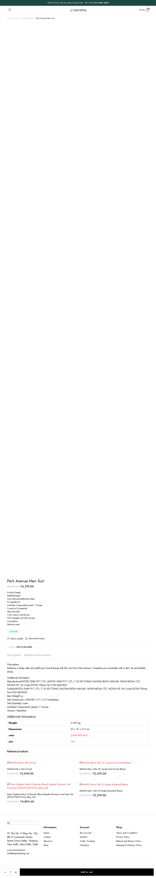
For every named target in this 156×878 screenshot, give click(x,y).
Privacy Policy (123, 837)
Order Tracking (87, 841)
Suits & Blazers (27, 18)
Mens (17, 18)
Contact (47, 837)
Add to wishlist (16, 638)
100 (73, 741)
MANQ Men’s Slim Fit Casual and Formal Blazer (103, 769)
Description (14, 655)
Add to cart (87, 872)
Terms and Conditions (126, 833)
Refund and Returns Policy (128, 841)
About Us (48, 841)
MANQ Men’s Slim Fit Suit (19, 769)
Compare (73, 777)
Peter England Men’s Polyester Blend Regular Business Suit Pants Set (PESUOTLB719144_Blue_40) (40, 796)
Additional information (37, 655)
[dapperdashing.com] (78, 10)
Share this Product (36, 638)
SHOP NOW (103, 3)
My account (85, 833)
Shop (46, 845)
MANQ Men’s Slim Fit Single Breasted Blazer (101, 790)
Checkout (84, 845)
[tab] (14, 655)
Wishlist (83, 837)
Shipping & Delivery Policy (129, 845)
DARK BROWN (79, 735)
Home (9, 18)
